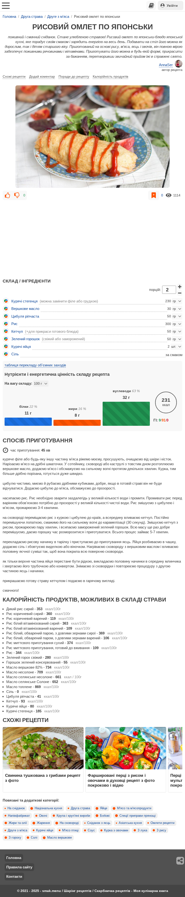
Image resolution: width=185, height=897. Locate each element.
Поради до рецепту (74, 76)
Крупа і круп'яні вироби (73, 815)
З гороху (15, 837)
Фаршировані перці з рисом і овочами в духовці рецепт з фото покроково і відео (121, 780)
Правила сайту (19, 867)
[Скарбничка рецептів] (151, 5)
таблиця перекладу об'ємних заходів (35, 365)
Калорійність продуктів (110, 76)
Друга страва (80, 808)
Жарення (43, 823)
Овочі (43, 815)
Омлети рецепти (162, 823)
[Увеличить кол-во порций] (179, 286)
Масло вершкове (59, 837)
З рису (161, 830)
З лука (142, 830)
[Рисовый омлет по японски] (92, 136)
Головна (13, 858)
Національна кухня (48, 808)
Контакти (14, 876)
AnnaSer (166, 65)
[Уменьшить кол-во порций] (179, 293)
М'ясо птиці (70, 830)
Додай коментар (42, 76)
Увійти (172, 5)
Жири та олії (18, 823)
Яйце (103, 808)
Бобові (105, 815)
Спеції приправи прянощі (137, 815)
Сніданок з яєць (98, 823)
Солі (34, 837)
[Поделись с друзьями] (180, 861)
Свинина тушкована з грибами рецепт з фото (42, 777)
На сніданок (16, 808)
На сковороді (69, 823)
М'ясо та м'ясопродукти (134, 808)
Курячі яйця (44, 830)
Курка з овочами (116, 830)
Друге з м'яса (17, 830)
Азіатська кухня (130, 823)
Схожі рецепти (14, 76)
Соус (91, 830)
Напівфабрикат (19, 815)
